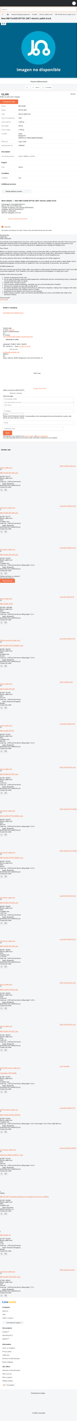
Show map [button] (37, 373)
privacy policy (29, 436)
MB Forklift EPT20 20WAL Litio (11, 646)
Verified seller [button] (7, 328)
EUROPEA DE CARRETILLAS (13, 313)
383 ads (11, 330)
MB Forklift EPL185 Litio (9, 473)
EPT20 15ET (22, 110)
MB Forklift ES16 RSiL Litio (10, 1277)
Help (3, 1314)
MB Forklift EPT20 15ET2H (10, 1115)
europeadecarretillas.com (11, 352)
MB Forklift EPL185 (7, 689)
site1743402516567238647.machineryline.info (18, 336)
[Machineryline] (8, 14)
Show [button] (17, 346)
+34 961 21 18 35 (24, 346)
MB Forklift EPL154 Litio (9, 555)
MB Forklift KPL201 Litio (9, 774)
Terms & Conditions (8, 1348)
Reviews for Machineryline (11, 1358)
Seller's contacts (7, 1318)
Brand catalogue (7, 1362)
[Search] (74, 9)
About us (5, 1311)
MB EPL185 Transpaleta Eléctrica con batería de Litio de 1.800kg (24, 1197)
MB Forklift (22, 106)
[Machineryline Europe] (14, 3)
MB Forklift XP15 (6, 604)
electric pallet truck (24, 114)
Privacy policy (7, 1351)
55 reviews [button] (6, 335)
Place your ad (7, 581)
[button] (74, 3)
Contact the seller (9, 101)
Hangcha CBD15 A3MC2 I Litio (11, 1155)
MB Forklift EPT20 (7, 731)
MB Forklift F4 (5, 1235)
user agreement (42, 436)
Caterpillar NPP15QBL (8, 1073)
